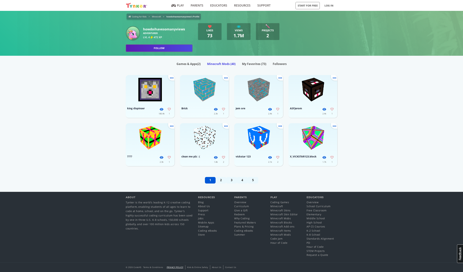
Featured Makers (245, 222)
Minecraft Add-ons (282, 226)
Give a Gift (241, 210)
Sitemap (203, 226)
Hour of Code (278, 242)
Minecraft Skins (280, 210)
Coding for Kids (139, 16)
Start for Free (308, 5)
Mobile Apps (206, 222)
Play (180, 5)
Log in (328, 5)
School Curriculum (319, 206)
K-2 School (313, 230)
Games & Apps (189, 64)
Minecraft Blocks (281, 222)
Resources (242, 5)
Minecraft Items (280, 230)
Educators (218, 5)
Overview (240, 202)
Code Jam (276, 238)
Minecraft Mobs (280, 218)
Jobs (200, 218)
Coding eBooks (207, 230)
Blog (201, 202)
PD (308, 242)
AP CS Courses (316, 226)
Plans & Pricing (244, 226)
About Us (204, 206)
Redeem (239, 214)
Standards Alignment (320, 238)
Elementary (314, 214)
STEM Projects (316, 251)
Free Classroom (316, 210)
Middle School (316, 218)
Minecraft (156, 16)
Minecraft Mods (221, 64)
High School (314, 222)
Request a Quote (317, 255)
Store (201, 234)
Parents (197, 5)
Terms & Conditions (153, 267)
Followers (280, 64)
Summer (239, 234)
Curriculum (241, 206)
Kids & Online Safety (197, 267)
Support (264, 5)
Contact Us (230, 267)
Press (201, 214)
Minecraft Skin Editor (284, 214)
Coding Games (279, 202)
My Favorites (254, 64)
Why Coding (242, 218)
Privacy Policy (175, 267)
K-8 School (313, 234)
